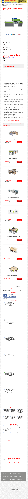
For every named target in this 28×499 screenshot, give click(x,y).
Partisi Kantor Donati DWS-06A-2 (13, 275)
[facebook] (10, 297)
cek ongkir (5, 473)
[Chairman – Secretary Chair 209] (9, 355)
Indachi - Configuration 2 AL (13, 217)
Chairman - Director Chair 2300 (9, 392)
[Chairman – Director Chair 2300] (9, 390)
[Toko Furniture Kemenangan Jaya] (14, 2)
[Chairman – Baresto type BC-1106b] (20, 435)
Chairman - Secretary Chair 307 (10, 340)
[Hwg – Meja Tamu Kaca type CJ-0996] (13, 428)
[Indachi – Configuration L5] (13, 157)
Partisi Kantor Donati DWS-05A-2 (13, 256)
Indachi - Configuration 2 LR (13, 178)
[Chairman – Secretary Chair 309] (9, 321)
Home (3, 4)
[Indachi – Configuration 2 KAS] (13, 196)
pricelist (19, 473)
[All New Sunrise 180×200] (6, 418)
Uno (14, 38)
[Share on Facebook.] (7, 34)
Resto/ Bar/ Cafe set (17, 476)
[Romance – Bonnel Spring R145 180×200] (20, 412)
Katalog (4, 476)
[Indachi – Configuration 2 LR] (13, 176)
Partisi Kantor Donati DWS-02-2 (13, 236)
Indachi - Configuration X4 (13, 139)
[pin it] (19, 34)
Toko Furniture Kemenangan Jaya (16, 479)
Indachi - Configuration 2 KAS (13, 197)
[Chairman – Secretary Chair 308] (9, 303)
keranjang (14, 473)
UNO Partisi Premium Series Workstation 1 (13, 120)
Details (19, 142)
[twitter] (5, 298)
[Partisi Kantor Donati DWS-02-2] (13, 235)
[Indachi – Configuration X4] (13, 137)
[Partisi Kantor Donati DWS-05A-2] (13, 254)
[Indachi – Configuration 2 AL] (13, 215)
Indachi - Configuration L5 (13, 158)
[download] (6, 459)
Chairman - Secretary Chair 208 (10, 375)
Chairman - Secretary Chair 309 (10, 323)
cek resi (9, 473)
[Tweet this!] (13, 34)
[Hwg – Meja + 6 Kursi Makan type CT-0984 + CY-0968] (6, 430)
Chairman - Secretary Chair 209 (10, 357)
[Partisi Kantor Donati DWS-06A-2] (13, 274)
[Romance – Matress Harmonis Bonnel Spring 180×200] (13, 414)
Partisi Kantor (8, 4)
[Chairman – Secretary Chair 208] (9, 373)
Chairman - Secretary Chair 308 (10, 305)
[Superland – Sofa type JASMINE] (13, 435)
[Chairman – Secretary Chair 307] (9, 338)
